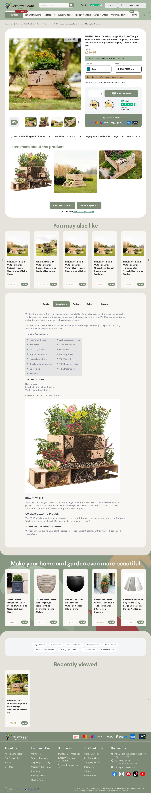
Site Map (9, 766)
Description (61, 304)
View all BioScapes (62, 205)
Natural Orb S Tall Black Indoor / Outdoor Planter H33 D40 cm (74, 604)
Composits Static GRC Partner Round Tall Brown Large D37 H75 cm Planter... (104, 605)
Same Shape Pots (89, 205)
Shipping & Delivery (40, 762)
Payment (35, 771)
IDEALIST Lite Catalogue (70, 753)
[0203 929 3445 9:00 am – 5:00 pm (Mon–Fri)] (144, 15)
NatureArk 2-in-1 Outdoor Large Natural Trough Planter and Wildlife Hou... (17, 267)
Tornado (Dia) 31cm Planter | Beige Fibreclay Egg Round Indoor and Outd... (46, 605)
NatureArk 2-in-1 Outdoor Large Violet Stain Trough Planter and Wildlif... (75, 266)
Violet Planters (110, 645)
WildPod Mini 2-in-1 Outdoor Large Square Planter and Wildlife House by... (46, 266)
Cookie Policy (37, 780)
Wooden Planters (108, 650)
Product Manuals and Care (68, 766)
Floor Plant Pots (89, 650)
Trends (87, 771)
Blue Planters (56, 645)
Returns (104, 304)
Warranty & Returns (41, 766)
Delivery (90, 304)
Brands (8, 762)
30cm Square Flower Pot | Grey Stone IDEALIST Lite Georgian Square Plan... (17, 605)
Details (46, 304)
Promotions (90, 775)
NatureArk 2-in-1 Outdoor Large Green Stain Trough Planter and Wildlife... (104, 267)
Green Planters (93, 645)
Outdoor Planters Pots (45, 650)
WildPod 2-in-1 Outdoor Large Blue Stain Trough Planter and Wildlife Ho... (17, 706)
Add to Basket (124, 93)
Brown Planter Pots (74, 645)
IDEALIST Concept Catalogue (67, 759)
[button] (78, 122)
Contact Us (37, 753)
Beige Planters (39, 645)
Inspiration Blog (92, 758)
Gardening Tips (91, 753)
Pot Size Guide (12, 758)
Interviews (89, 766)
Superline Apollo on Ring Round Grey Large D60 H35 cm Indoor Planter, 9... (133, 604)
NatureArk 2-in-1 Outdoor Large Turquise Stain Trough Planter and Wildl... (133, 267)
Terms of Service (39, 758)
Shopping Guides (92, 762)
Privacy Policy (38, 775)
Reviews (77, 304)
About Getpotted (13, 753)
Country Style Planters (68, 650)
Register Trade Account (113, 58)
